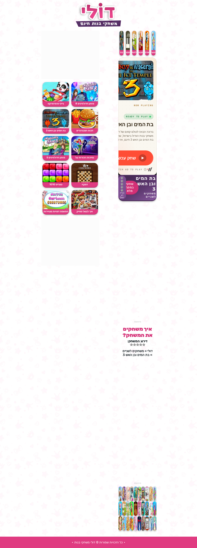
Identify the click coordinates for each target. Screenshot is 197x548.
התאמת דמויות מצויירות (55, 211)
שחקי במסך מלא (130, 187)
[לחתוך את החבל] (134, 49)
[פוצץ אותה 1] (153, 49)
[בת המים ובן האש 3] (56, 127)
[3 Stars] (122, 184)
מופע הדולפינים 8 (84, 103)
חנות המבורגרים (84, 130)
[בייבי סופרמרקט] (56, 100)
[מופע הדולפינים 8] (84, 100)
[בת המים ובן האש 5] (121, 49)
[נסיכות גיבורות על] (84, 154)
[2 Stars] (122, 181)
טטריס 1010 (55, 184)
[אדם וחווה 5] (147, 49)
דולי (150, 351)
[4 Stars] (122, 187)
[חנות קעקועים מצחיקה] (141, 49)
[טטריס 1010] (56, 181)
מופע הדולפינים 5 (56, 157)
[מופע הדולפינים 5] (56, 154)
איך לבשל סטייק (85, 211)
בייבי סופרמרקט (56, 103)
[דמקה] (84, 181)
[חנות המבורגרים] (84, 127)
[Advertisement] (137, 263)
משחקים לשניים (150, 195)
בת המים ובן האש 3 (56, 130)
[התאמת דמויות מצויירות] (56, 208)
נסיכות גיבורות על (84, 157)
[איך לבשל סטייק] (84, 208)
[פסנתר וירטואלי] (128, 49)
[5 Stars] (122, 190)
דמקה (85, 184)
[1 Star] (122, 178)
